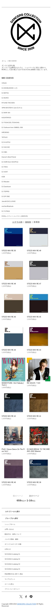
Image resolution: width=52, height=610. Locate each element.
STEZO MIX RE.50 (9, 251)
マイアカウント (10, 579)
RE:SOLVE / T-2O (33, 383)
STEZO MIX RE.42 (9, 416)
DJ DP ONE (6, 196)
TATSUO (4, 137)
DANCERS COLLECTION (26, 604)
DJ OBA (4, 152)
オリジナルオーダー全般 (13, 544)
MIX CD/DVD (12, 61)
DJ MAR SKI (6, 113)
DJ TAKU (5, 167)
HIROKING (5, 132)
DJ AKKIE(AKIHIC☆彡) (9, 88)
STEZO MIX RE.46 (9, 317)
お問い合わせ (9, 529)
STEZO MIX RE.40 (9, 482)
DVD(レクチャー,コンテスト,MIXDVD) (15, 216)
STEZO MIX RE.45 (34, 317)
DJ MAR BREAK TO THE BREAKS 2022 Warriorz (38, 450)
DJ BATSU (5, 93)
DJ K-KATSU (6, 142)
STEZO (4, 83)
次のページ (34, 496)
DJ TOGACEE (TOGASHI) (10, 122)
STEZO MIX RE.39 (34, 482)
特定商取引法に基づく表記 (14, 574)
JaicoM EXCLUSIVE (9, 201)
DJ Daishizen (6, 186)
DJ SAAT (5, 172)
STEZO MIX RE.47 (34, 284)
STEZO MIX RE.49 (34, 251)
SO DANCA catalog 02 (12, 559)
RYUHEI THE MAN (8, 103)
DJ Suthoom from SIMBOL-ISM (12, 127)
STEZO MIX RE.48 (9, 284)
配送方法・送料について (13, 534)
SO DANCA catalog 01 (12, 554)
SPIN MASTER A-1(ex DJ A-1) (12, 108)
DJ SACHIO (6, 147)
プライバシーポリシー (12, 589)
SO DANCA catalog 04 (12, 569)
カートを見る (9, 584)
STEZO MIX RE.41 (34, 416)
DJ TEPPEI (5, 191)
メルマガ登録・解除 (11, 539)
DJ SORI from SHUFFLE (10, 162)
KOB (3, 177)
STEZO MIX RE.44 (9, 350)
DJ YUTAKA (6, 211)
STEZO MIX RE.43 (34, 350)
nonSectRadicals (7, 206)
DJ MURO (5, 98)
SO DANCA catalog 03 (12, 564)
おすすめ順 (17, 222)
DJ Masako (5, 182)
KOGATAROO (6, 118)
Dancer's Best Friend (9, 157)
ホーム (4, 61)
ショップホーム (10, 524)
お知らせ (8, 549)
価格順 (28, 222)
